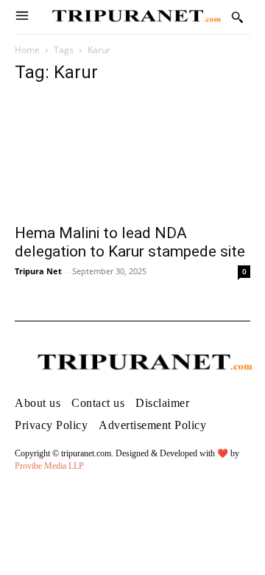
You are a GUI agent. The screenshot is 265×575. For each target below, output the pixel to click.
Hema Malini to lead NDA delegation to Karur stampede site (130, 242)
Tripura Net (38, 270)
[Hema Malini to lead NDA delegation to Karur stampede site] (132, 156)
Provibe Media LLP (49, 466)
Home (27, 49)
